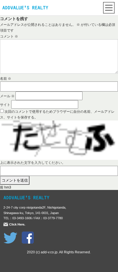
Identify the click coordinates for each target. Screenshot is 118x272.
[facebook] (28, 234)
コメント (9, 36)
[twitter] (10, 234)
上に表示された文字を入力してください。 (32, 163)
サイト (5, 105)
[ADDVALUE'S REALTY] (25, 8)
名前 (5, 79)
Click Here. (17, 224)
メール (7, 96)
